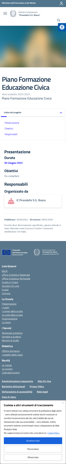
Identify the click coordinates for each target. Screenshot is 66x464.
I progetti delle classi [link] (12, 355)
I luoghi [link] (5, 307)
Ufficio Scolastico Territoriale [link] (16, 278)
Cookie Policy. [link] (54, 433)
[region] (33, 432)
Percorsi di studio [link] (10, 340)
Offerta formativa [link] (11, 351)
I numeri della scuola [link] (12, 311)
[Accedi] (61, 4)
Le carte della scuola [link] (12, 315)
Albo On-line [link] (44, 381)
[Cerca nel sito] (58, 21)
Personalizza (33, 449)
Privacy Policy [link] (37, 386)
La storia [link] (6, 322)
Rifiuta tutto (33, 457)
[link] (62, 27)
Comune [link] (6, 293)
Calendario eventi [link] (11, 372)
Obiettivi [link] (9, 128)
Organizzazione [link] (9, 318)
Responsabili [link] (11, 134)
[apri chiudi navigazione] (5, 14)
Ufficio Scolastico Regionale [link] (16, 275)
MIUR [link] (5, 271)
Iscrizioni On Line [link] (10, 286)
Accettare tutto (33, 440)
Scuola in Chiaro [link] (10, 282)
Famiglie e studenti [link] (11, 336)
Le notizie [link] (7, 365)
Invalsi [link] (5, 289)
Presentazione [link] (12, 123)
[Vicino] (63, 403)
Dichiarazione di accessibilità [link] (17, 392)
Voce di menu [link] (9, 397)
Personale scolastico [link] (12, 333)
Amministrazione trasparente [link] (17, 381)
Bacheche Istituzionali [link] (13, 386)
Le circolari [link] (7, 369)
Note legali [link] (42, 392)
